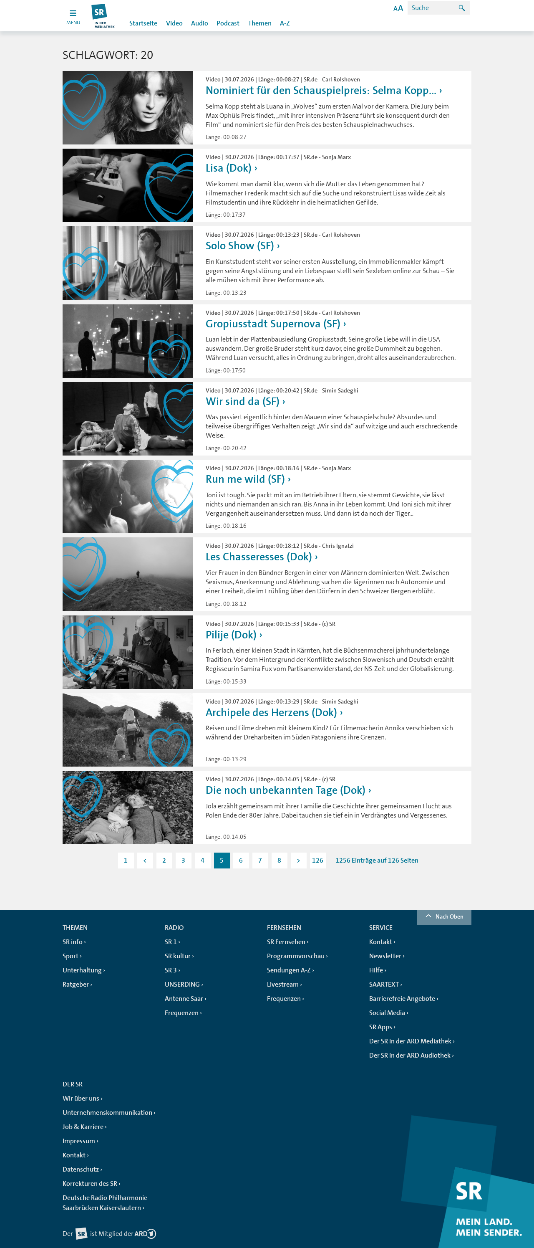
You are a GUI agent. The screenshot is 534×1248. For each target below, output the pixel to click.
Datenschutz (81, 1169)
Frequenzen (182, 1013)
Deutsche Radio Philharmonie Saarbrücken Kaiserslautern (105, 1203)
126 (317, 860)
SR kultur (178, 956)
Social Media (387, 1013)
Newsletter (385, 956)
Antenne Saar (184, 999)
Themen (260, 23)
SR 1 (171, 942)
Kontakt (380, 942)
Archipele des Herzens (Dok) (271, 712)
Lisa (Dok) (229, 168)
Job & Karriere (83, 1127)
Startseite (143, 23)
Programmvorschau (296, 956)
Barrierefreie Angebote (402, 999)
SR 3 (171, 970)
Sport (70, 956)
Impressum (79, 1141)
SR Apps (380, 1027)
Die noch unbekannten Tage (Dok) (285, 790)
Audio (199, 23)
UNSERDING (182, 984)
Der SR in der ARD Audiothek (410, 1055)
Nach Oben (449, 916)
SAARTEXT (384, 984)
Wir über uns (81, 1098)
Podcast (228, 23)
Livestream (283, 984)
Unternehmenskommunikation (107, 1113)
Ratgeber (76, 984)
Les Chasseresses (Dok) (259, 557)
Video (174, 23)
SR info (73, 942)
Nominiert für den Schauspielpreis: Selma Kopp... (321, 90)
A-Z (285, 23)
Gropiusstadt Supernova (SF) (273, 324)
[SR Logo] (103, 15)
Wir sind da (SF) (243, 401)
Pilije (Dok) (231, 635)
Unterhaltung (82, 970)
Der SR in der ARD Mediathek (410, 1041)
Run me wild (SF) (245, 479)
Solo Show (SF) (240, 246)
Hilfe (376, 970)
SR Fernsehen (286, 942)
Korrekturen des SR (90, 1184)
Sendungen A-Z (289, 970)
